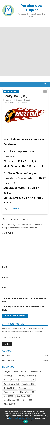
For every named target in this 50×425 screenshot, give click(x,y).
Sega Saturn (23, 396)
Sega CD (8, 396)
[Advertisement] (25, 51)
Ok (26, 421)
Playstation (10, 392)
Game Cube (28, 380)
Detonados (6, 356)
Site (4, 288)
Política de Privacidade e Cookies (21, 418)
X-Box (27, 400)
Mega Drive (28, 384)
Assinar (7, 344)
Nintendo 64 (25, 388)
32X (7, 372)
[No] (47, 416)
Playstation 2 (27, 392)
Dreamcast (15, 208)
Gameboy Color (11, 380)
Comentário (8, 233)
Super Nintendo (12, 400)
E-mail (5, 278)
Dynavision (35, 372)
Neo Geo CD (10, 388)
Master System (11, 384)
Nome (5, 267)
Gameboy (9, 376)
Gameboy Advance (27, 376)
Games (8, 100)
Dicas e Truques (11, 91)
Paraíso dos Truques (31, 7)
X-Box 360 (9, 404)
